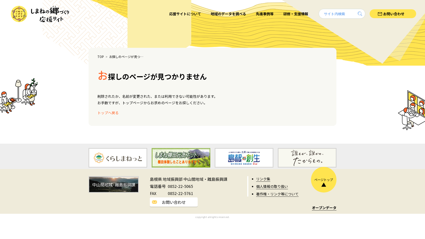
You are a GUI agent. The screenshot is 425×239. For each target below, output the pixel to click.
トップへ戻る (108, 112)
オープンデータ (324, 207)
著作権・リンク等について (277, 194)
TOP (100, 56)
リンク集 (263, 178)
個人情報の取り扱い (272, 186)
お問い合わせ (174, 202)
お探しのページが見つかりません (127, 56)
